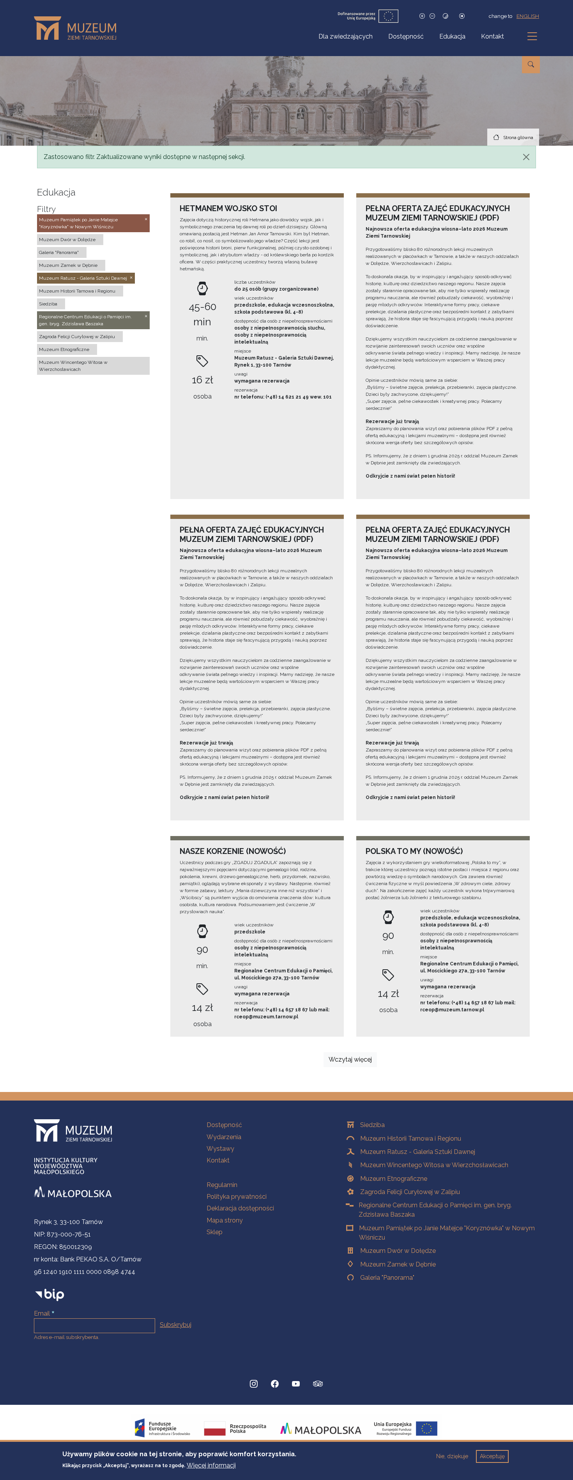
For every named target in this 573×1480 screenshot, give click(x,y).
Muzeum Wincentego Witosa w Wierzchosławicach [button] (73, 366)
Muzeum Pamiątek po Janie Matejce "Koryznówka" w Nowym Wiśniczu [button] (78, 223)
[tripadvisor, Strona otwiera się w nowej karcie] (318, 1384)
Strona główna (518, 137)
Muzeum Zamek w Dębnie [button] (68, 265)
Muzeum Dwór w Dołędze (398, 1250)
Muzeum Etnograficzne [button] (64, 349)
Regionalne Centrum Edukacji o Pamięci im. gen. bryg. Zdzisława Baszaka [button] (85, 320)
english (527, 16)
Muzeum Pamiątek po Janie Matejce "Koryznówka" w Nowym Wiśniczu (447, 1232)
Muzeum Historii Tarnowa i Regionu (410, 1138)
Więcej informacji (211, 1465)
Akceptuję (492, 1456)
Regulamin (222, 1185)
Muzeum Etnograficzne (393, 1178)
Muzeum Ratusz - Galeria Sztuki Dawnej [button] (83, 278)
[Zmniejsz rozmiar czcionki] (432, 16)
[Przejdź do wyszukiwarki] (531, 64)
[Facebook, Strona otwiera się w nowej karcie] (275, 1383)
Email (42, 1313)
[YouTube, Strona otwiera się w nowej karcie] (296, 1383)
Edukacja (452, 36)
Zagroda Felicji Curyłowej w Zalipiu (410, 1192)
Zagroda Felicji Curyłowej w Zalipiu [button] (77, 336)
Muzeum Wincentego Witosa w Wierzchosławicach (434, 1165)
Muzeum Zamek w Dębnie (398, 1264)
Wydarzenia (224, 1137)
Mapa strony (225, 1220)
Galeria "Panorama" (387, 1277)
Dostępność (406, 36)
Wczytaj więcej (350, 1059)
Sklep (215, 1232)
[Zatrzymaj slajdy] (462, 16)
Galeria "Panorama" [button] (59, 252)
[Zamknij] (526, 157)
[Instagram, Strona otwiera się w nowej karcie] (254, 1383)
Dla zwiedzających (345, 36)
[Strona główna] (78, 28)
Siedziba (372, 1125)
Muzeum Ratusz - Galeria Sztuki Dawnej (417, 1151)
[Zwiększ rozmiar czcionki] (422, 16)
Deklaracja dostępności (240, 1208)
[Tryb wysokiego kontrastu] (445, 16)
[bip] (49, 1294)
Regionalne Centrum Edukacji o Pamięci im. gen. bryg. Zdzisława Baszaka (435, 1209)
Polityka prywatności (237, 1196)
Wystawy (220, 1148)
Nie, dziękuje (452, 1456)
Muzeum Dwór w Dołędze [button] (67, 239)
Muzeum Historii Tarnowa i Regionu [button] (77, 291)
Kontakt (492, 36)
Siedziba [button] (48, 304)
